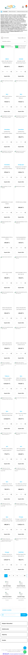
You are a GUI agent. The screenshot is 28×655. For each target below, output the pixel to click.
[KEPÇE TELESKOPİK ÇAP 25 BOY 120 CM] (7, 333)
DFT (7, 446)
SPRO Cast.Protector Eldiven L (21, 97)
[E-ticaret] (13, 654)
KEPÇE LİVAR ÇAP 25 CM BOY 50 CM (21, 343)
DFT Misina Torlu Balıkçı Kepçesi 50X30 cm (7, 449)
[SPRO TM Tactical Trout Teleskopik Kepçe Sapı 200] (7, 403)
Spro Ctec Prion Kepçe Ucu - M (21, 414)
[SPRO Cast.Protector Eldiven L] (21, 86)
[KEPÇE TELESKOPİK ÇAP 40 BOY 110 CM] (7, 298)
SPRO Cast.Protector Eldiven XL (7, 97)
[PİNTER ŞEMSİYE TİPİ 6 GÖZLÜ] (7, 227)
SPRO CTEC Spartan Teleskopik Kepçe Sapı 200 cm (21, 379)
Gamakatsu (7, 129)
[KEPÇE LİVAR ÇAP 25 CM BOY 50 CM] (21, 333)
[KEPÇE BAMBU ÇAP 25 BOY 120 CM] (21, 262)
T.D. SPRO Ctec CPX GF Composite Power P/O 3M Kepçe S (21, 484)
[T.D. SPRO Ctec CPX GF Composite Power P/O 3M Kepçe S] (21, 474)
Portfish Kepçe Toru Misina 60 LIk (21, 555)
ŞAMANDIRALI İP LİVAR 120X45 (7, 202)
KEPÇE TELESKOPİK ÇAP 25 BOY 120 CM (7, 343)
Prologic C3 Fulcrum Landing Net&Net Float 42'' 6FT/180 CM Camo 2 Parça (7, 555)
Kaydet (24, 614)
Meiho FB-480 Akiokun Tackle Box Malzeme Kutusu (7, 62)
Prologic (21, 517)
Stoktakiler (6, 37)
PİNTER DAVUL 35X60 (21, 202)
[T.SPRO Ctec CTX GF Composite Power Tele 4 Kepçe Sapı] (7, 509)
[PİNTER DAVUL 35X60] (21, 192)
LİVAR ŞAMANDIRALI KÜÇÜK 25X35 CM (21, 238)
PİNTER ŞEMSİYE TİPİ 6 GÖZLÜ (7, 238)
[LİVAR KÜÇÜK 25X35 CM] (7, 262)
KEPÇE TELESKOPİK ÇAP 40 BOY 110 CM (7, 308)
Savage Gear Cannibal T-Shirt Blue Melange (21, 167)
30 (24, 575)
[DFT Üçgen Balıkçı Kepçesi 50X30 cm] (21, 439)
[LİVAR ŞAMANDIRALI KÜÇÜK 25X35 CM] (21, 227)
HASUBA (21, 59)
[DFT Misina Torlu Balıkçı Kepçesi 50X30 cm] (7, 439)
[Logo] (10, 7)
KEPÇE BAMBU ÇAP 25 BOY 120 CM (21, 273)
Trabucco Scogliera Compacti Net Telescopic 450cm (7, 379)
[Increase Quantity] (11, 72)
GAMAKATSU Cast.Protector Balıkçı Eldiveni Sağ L (21, 132)
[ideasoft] (6, 654)
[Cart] (26, 7)
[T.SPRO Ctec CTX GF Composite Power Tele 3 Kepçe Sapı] (7, 474)
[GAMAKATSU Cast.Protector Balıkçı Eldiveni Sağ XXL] (7, 157)
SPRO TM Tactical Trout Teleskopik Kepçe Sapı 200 (7, 414)
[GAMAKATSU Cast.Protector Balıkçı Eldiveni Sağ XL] (7, 122)
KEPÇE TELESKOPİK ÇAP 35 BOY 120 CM (21, 308)
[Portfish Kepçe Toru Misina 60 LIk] (21, 544)
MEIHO (7, 59)
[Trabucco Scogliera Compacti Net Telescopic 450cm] (7, 368)
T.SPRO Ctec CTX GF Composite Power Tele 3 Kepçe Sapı (7, 484)
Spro (7, 94)
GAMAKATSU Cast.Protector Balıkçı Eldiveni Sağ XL (7, 132)
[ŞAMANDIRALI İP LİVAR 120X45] (7, 192)
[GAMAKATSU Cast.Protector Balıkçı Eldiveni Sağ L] (21, 122)
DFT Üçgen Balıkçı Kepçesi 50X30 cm (21, 449)
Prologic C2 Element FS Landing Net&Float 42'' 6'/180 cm (21, 520)
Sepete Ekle (7, 76)
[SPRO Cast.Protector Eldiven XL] (7, 86)
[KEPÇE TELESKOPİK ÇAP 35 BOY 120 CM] (21, 298)
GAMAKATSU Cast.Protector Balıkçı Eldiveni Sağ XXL (7, 167)
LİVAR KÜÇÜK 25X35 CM (7, 273)
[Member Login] (23, 7)
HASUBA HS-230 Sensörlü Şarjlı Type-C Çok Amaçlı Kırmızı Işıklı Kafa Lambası (21, 62)
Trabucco (7, 376)
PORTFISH (21, 552)
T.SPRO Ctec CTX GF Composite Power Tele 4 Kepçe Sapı (7, 520)
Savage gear (21, 164)
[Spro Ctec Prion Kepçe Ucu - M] (21, 403)
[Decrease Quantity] (3, 72)
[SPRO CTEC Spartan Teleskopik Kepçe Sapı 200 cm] (21, 368)
